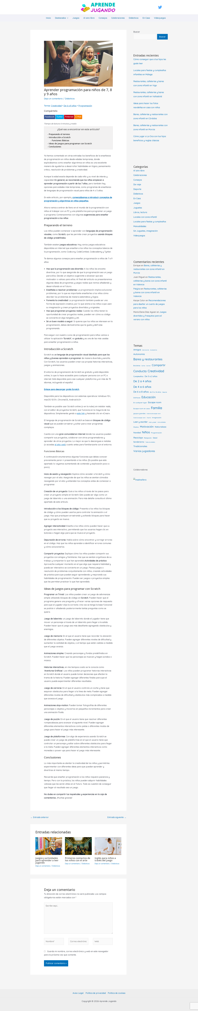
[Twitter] (160, 7)
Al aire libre (89, 18)
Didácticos (133, 18)
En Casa (146, 18)
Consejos (103, 18)
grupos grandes (139, 413)
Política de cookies (116, 993)
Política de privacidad (96, 993)
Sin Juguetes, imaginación (145, 231)
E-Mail (78, 116)
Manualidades (139, 226)
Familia (156, 408)
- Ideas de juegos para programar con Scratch (69, 143)
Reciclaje (138, 437)
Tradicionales (140, 446)
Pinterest (69, 116)
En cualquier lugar (140, 403)
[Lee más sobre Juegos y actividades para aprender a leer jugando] (48, 845)
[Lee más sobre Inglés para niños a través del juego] (108, 845)
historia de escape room (154, 413)
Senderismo (138, 442)
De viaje (137, 184)
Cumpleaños (138, 376)
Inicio (48, 18)
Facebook (49, 116)
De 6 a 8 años (70, 105)
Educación (149, 397)
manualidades (161, 422)
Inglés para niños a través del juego (105, 859)
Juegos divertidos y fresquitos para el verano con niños (149, 316)
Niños (146, 432)
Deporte (137, 189)
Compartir (158, 365)
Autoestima (153, 350)
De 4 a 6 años (142, 386)
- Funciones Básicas (60, 140)
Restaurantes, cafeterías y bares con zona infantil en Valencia (150, 281)
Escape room (154, 402)
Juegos (75, 18)
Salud (155, 438)
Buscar (136, 31)
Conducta (140, 371)
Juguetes (137, 207)
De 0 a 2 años (151, 376)
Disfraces (136, 398)
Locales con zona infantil (145, 217)
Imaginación (156, 418)
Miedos (136, 427)
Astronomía (145, 350)
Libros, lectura (140, 212)
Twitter (59, 116)
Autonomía (139, 354)
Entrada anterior (39, 817)
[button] (67, 18)
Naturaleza (160, 427)
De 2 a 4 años (142, 381)
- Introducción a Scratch (58, 137)
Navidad (137, 432)
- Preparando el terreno (58, 134)
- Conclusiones (54, 146)
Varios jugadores (144, 451)
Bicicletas (136, 365)
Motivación (147, 426)
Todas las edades (150, 442)
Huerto (149, 418)
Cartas (143, 365)
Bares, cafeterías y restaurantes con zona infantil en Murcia (148, 269)
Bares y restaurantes (147, 359)
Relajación (148, 438)
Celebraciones (118, 18)
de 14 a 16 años (155, 392)
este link (81, 413)
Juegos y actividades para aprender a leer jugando (46, 860)
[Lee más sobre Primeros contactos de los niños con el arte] (78, 845)
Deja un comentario (53, 98)
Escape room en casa (141, 408)
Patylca (136, 288)
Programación (85, 105)
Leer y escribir (140, 421)
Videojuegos (160, 18)
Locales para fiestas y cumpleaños (149, 221)
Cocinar (148, 365)
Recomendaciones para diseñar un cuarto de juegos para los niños (149, 304)
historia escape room (139, 418)
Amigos (137, 349)
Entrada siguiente (116, 817)
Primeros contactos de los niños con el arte (77, 859)
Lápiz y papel (152, 422)
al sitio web (60, 444)
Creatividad (56, 105)
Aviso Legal (78, 993)
